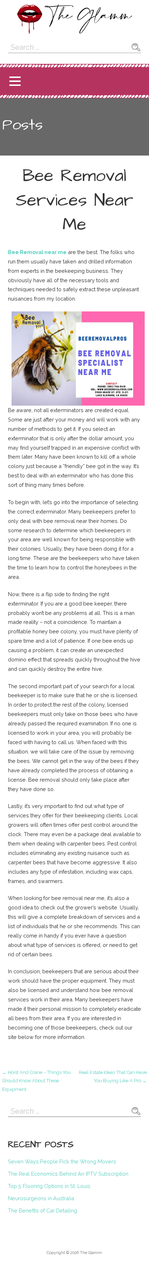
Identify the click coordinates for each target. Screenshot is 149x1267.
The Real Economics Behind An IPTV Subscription (68, 1174)
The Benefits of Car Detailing (42, 1210)
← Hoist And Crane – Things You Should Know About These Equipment (36, 1081)
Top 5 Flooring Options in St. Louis (49, 1186)
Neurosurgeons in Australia (41, 1198)
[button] (15, 81)
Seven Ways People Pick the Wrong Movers (62, 1161)
